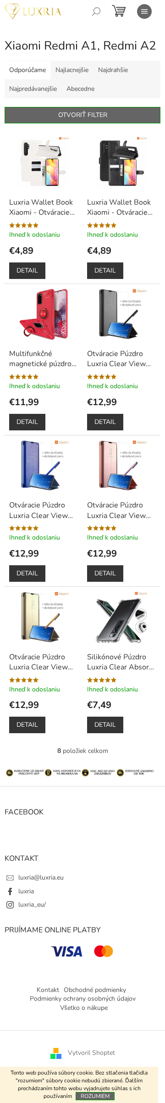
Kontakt (48, 990)
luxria (26, 891)
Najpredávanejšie (33, 88)
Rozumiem (95, 1096)
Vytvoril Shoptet (91, 1053)
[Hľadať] (96, 11)
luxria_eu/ (32, 904)
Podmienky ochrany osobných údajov (83, 998)
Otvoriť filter (82, 115)
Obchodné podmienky (95, 990)
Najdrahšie (113, 70)
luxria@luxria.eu (41, 877)
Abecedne (80, 88)
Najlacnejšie (71, 70)
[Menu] (144, 11)
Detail (27, 270)
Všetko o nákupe (84, 1007)
